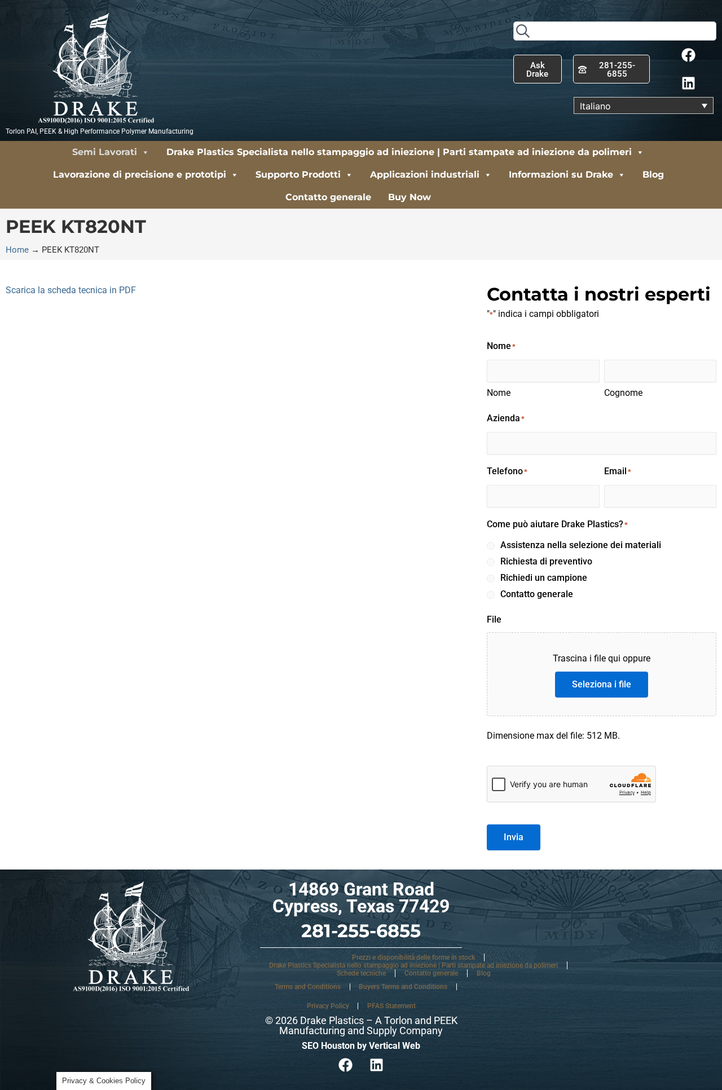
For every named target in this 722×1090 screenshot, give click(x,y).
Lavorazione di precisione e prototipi (139, 174)
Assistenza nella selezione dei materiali (580, 545)
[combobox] (614, 31)
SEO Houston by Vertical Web (361, 1045)
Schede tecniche (361, 973)
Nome (498, 392)
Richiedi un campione (543, 577)
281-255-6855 (361, 931)
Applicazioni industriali (424, 174)
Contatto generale (328, 197)
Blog (653, 174)
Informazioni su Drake (561, 174)
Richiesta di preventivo (546, 561)
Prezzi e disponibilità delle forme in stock (413, 957)
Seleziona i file (601, 684)
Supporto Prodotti (298, 174)
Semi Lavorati (104, 152)
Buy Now (409, 197)
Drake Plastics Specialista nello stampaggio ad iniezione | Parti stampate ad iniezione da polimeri (399, 152)
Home (17, 250)
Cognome (623, 392)
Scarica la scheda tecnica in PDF (71, 290)
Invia (513, 837)
